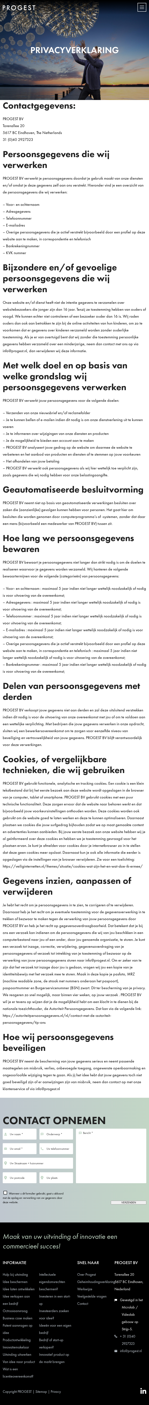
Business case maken (17, 1318)
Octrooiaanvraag (15, 1310)
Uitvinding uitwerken (17, 1354)
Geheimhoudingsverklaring (96, 1281)
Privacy (56, 1391)
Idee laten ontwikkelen (19, 1289)
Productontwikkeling (17, 1340)
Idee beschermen (15, 1281)
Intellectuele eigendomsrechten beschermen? (52, 1281)
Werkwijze (84, 1289)
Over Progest (86, 1274)
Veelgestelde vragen (91, 1296)
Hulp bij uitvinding (15, 1274)
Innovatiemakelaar (16, 1347)
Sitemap (41, 1391)
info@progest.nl (131, 1350)
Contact (82, 1303)
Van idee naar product (19, 1361)
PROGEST (25, 1391)
